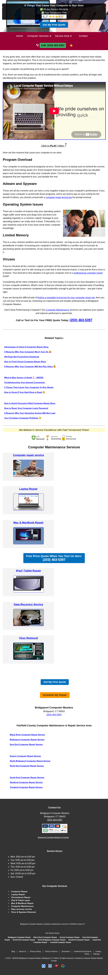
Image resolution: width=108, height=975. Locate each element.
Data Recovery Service (28, 604)
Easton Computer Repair (70, 937)
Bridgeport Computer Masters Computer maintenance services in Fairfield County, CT (52, 924)
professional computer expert (88, 273)
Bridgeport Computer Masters (54, 813)
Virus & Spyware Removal (23, 912)
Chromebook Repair (20, 897)
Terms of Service (51, 951)
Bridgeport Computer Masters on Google (53, 837)
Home (19, 36)
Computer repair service (28, 455)
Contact (83, 36)
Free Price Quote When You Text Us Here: (54, 558)
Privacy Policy (35, 951)
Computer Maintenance (57, 310)
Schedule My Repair (55, 695)
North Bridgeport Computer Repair (52, 940)
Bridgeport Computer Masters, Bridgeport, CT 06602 (39, 958)
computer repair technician (59, 197)
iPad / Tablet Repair (28, 570)
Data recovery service (21, 909)
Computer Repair (19, 891)
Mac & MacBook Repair (28, 522)
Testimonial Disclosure (82, 951)
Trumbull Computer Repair (60, 942)
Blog (13, 951)
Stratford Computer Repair (79, 940)
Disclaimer (66, 951)
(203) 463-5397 (81, 320)
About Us (22, 951)
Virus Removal (28, 638)
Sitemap (96, 954)
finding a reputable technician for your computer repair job (66, 297)
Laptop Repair (28, 488)
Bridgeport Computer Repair (19, 937)
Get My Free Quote (54, 24)
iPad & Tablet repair (20, 900)
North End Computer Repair (24, 940)
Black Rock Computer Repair (45, 937)
